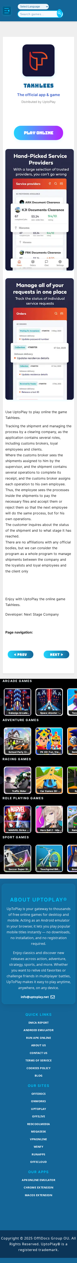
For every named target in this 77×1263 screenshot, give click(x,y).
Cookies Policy (38, 1068)
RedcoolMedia (38, 1124)
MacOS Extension (38, 1195)
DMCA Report (38, 1022)
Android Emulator (38, 1030)
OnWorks (38, 1101)
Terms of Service (38, 1060)
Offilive (38, 1116)
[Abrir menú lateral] (7, 10)
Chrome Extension (38, 1187)
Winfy (38, 1147)
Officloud (38, 1162)
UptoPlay (38, 1109)
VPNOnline (38, 1139)
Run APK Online (38, 1038)
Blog (39, 1075)
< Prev (20, 655)
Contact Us (38, 1053)
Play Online (38, 133)
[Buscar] (59, 13)
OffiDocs (38, 1094)
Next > (56, 655)
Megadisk (38, 1131)
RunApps (38, 1154)
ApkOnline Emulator (38, 1180)
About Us (38, 1045)
